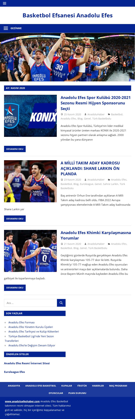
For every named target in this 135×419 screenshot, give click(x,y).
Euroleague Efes (14, 372)
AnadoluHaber (96, 114)
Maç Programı (118, 385)
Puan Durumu (77, 393)
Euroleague (86, 184)
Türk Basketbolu (101, 118)
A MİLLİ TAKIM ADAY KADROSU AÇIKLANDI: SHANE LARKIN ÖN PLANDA (90, 168)
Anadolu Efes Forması (21, 322)
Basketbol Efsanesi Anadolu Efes (67, 15)
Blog (80, 118)
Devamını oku (14, 149)
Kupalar (66, 385)
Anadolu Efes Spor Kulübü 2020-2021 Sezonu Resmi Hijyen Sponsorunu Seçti (96, 103)
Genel (87, 118)
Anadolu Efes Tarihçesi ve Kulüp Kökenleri (33, 331)
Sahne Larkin (110, 184)
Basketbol (117, 114)
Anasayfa (14, 385)
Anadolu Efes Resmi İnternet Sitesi (27, 363)
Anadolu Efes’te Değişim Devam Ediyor (31, 345)
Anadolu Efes (68, 118)
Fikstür (82, 385)
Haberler (98, 385)
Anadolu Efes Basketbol (40, 385)
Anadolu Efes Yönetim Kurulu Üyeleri (30, 327)
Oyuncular (56, 393)
